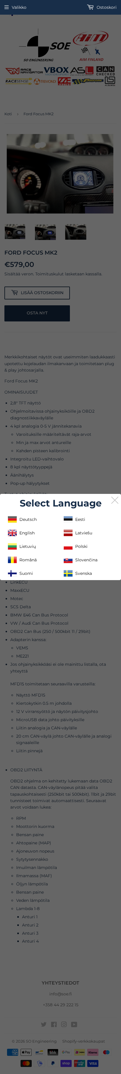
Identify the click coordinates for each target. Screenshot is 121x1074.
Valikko (19, 7)
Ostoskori (106, 7)
